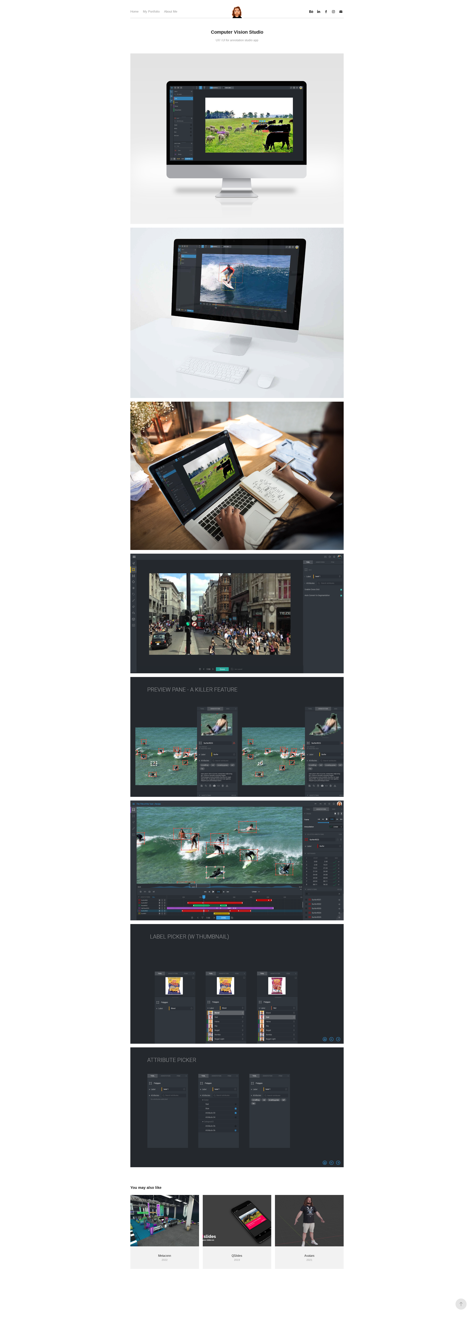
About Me (170, 11)
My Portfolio (151, 11)
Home (134, 11)
